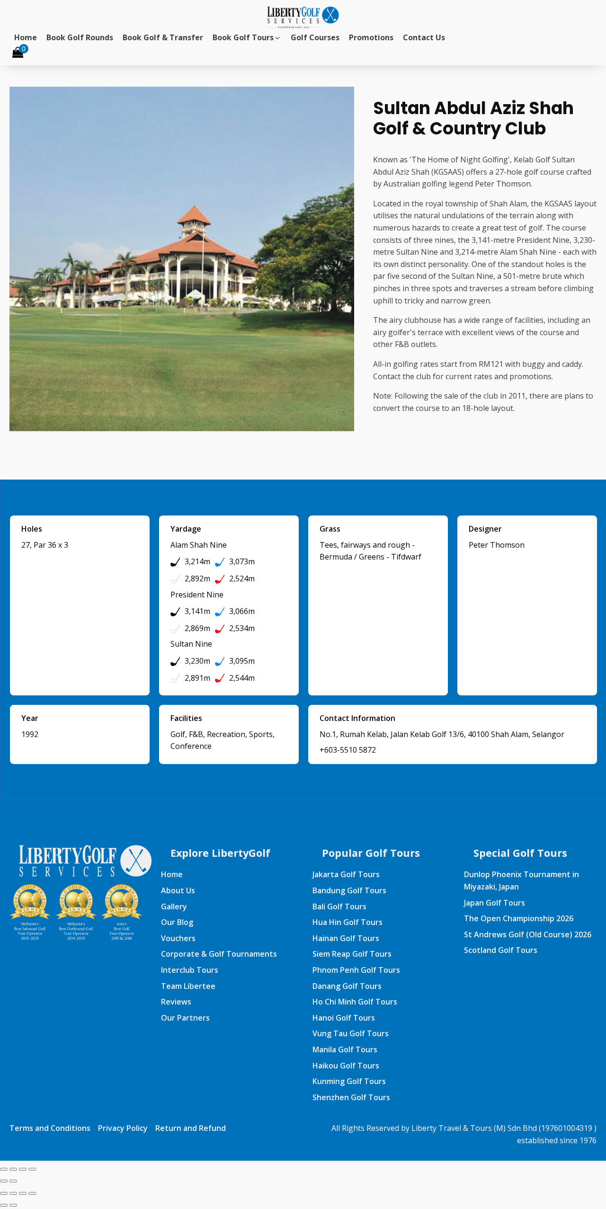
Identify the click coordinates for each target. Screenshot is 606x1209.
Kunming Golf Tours (349, 1081)
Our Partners (185, 1018)
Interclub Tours (189, 970)
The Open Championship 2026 (518, 918)
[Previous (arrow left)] (4, 1181)
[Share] (23, 1169)
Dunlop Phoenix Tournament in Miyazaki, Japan (521, 880)
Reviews (176, 1001)
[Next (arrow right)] (13, 1181)
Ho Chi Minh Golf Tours (354, 1001)
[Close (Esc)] (32, 1169)
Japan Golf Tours (494, 903)
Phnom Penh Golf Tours (356, 970)
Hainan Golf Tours (345, 938)
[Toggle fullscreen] (13, 1169)
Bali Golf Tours (339, 906)
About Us (178, 890)
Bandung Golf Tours (349, 890)
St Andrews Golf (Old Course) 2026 (527, 934)
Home (172, 874)
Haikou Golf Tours (345, 1065)
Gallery (174, 906)
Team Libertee (188, 986)
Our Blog (177, 922)
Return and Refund (190, 1128)
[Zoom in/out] (4, 1169)
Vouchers (178, 938)
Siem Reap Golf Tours (352, 954)
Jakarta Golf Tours (346, 874)
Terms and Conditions (49, 1128)
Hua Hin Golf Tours (347, 922)
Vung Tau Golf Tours (350, 1033)
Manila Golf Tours (344, 1049)
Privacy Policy (123, 1128)
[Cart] (17, 53)
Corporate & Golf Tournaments (219, 954)
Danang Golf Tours (347, 986)
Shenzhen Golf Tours (351, 1097)
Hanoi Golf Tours (343, 1018)
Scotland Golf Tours (500, 950)
